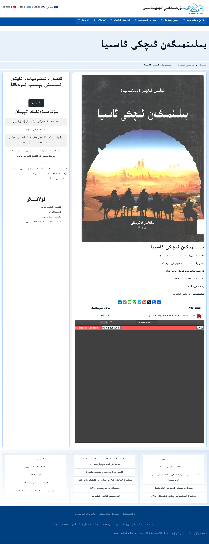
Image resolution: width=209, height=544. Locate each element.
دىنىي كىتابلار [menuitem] (172, 21)
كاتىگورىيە (198, 294)
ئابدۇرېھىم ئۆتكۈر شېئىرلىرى (105, 496)
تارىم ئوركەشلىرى (35, 459)
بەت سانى (199, 287)
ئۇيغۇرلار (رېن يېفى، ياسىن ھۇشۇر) (104, 472)
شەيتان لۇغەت (35, 475)
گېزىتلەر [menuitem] (102, 21)
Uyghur (35, 7)
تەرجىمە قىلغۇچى (195, 271)
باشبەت (203, 65)
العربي (50, 7)
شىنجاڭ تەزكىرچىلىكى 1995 (104, 488)
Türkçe (20, 7)
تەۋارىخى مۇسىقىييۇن (173, 459)
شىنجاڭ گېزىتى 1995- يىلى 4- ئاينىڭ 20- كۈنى (104, 480)
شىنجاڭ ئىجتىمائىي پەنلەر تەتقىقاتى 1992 (173, 496)
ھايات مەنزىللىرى (35, 130)
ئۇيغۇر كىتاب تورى (51, 207)
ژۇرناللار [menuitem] (86, 21)
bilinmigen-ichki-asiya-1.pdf (179, 316)
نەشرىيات (199, 264)
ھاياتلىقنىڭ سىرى (35, 467)
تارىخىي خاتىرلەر (181, 294)
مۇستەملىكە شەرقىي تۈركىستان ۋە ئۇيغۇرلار (35, 122)
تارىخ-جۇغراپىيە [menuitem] (197, 21)
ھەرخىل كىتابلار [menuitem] (123, 21)
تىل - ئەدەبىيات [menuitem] (148, 21)
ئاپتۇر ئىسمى (197, 256)
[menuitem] (129, 515)
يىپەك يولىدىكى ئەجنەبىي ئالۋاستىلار (173, 488)
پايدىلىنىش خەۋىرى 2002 (35, 483)
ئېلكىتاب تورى (53, 212)
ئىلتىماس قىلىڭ (57, 179)
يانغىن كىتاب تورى (51, 217)
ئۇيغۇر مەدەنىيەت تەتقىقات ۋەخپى (43, 222)
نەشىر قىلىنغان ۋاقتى (193, 279)
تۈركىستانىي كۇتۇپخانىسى (163, 9)
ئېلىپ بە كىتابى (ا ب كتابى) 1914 (36, 491)
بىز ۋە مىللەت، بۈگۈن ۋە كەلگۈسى (173, 467)
